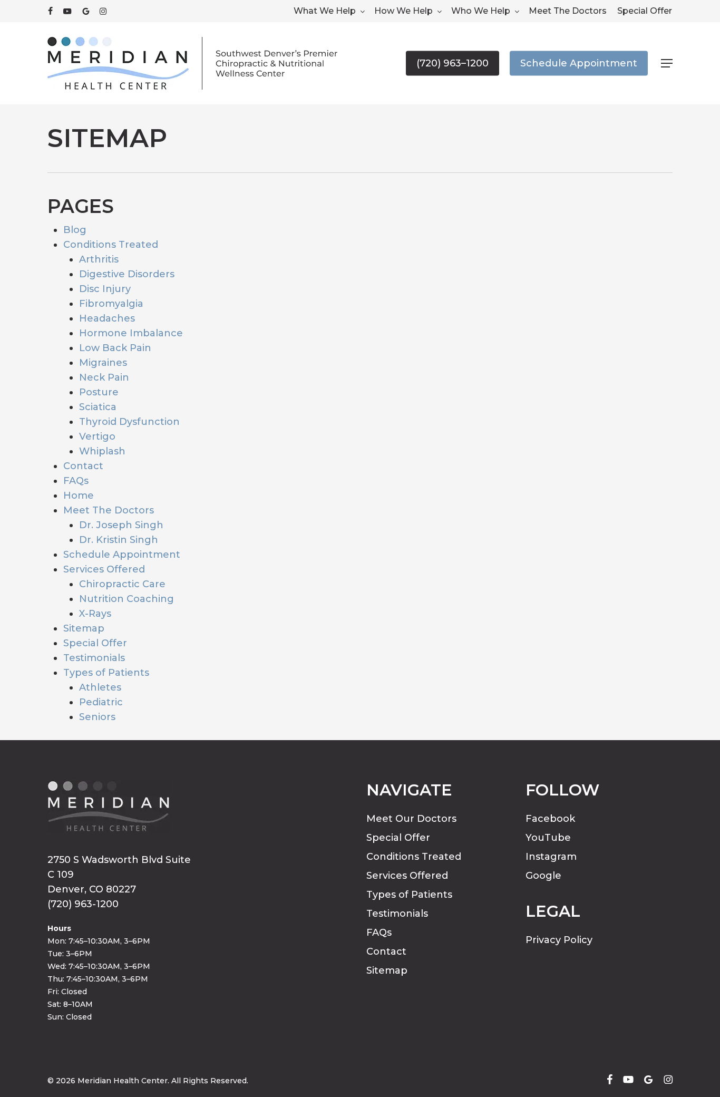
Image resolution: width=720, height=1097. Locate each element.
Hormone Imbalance (131, 333)
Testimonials (94, 658)
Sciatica (97, 407)
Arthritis (99, 259)
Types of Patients (106, 672)
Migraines (103, 362)
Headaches (107, 318)
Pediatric (101, 702)
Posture (99, 392)
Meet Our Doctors (411, 818)
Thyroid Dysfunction (129, 422)
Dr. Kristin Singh (118, 540)
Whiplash (102, 451)
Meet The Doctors (108, 510)
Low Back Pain (115, 348)
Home (78, 495)
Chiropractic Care (122, 584)
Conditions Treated (110, 244)
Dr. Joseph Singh (121, 525)
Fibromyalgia (111, 303)
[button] (667, 63)
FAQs (76, 481)
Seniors (97, 717)
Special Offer (95, 643)
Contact (83, 466)
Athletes (100, 687)
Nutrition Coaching (126, 599)
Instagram (551, 856)
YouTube (548, 837)
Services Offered (104, 569)
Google (543, 875)
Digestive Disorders (126, 274)
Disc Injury (105, 289)
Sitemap (83, 628)
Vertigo (97, 436)
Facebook (550, 818)
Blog (74, 230)
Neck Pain (104, 377)
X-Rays (95, 613)
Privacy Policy (559, 940)
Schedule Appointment (121, 554)
